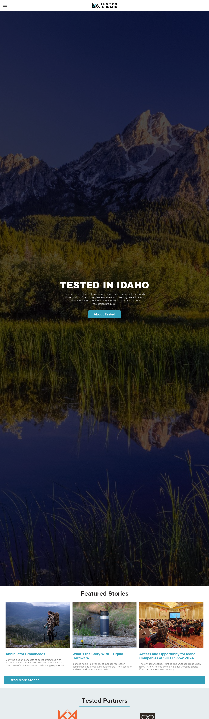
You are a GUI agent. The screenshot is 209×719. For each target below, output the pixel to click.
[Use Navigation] (5, 5)
